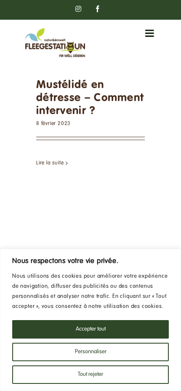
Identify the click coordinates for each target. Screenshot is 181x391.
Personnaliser (90, 352)
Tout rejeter (90, 375)
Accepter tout (91, 329)
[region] (90, 320)
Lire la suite (50, 163)
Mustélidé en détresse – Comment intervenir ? (90, 98)
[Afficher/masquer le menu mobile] (150, 33)
